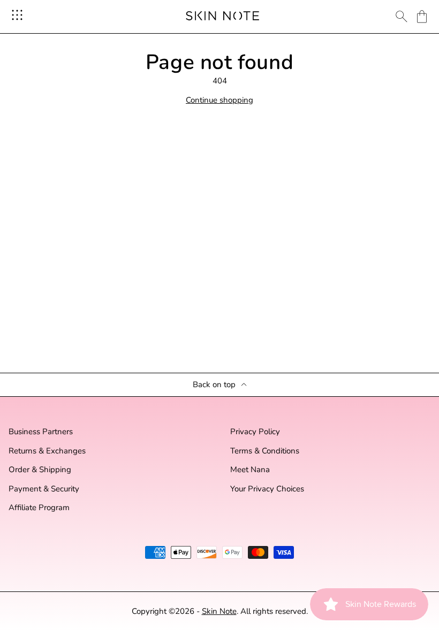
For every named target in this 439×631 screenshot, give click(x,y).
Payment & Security (44, 489)
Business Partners (41, 432)
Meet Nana (250, 470)
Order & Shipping (40, 470)
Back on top (214, 385)
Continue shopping (219, 100)
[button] (421, 16)
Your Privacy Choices (267, 489)
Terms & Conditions (264, 451)
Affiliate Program (39, 508)
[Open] (17, 15)
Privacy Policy (255, 432)
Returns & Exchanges (47, 451)
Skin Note (219, 611)
